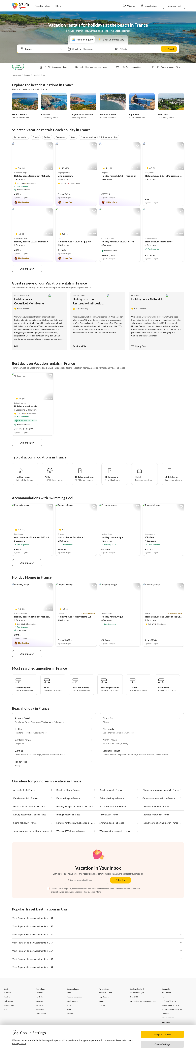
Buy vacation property (170, 1005)
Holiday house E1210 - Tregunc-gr (118, 175)
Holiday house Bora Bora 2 (71, 537)
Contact (70, 1014)
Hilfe (69, 1005)
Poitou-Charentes (32, 722)
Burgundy (19, 743)
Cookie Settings (162, 1044)
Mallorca (39, 993)
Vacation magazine (74, 997)
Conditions (166, 1014)
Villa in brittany (65, 175)
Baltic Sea (39, 1001)
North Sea (39, 997)
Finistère (45, 114)
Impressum (166, 1022)
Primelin (135, 295)
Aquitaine (134, 114)
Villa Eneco (150, 537)
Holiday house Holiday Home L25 (74, 616)
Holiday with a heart (169, 1001)
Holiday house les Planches (158, 241)
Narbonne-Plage (21, 295)
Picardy (124, 743)
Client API (134, 997)
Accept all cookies (162, 1034)
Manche (121, 732)
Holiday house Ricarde (25, 406)
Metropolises (41, 1014)
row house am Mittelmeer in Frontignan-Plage (37, 537)
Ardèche (150, 754)
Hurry (164, 997)
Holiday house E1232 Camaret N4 (31, 241)
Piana (62, 754)
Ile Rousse (54, 754)
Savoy (17, 765)
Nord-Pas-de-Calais (111, 743)
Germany (7, 993)
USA (6, 1009)
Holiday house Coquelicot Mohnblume (33, 175)
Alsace (106, 722)
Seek (69, 993)
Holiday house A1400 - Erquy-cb (74, 241)
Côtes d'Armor (39, 732)
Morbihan (163, 114)
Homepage (16, 75)
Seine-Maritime (108, 114)
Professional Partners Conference (143, 1001)
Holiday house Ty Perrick (147, 299)
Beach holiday (39, 75)
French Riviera (19, 114)
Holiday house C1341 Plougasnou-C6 (164, 175)
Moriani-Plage (35, 754)
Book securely (72, 1001)
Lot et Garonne (161, 754)
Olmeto (45, 754)
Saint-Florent (79, 295)
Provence (141, 754)
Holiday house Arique (112, 537)
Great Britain (9, 1005)
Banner (101, 1001)
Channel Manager (137, 993)
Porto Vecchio (21, 754)
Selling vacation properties (172, 1009)
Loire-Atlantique (56, 722)
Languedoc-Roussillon (81, 114)
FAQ (69, 1009)
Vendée (44, 722)
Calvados (129, 732)
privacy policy (19, 1043)
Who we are (166, 993)
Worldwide (40, 1009)
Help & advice (104, 997)
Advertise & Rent (105, 993)
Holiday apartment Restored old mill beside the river (88, 303)
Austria (7, 997)
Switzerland (8, 1001)
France (27, 75)
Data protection (168, 1018)
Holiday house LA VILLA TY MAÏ (117, 241)
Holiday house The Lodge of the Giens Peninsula (169, 616)
